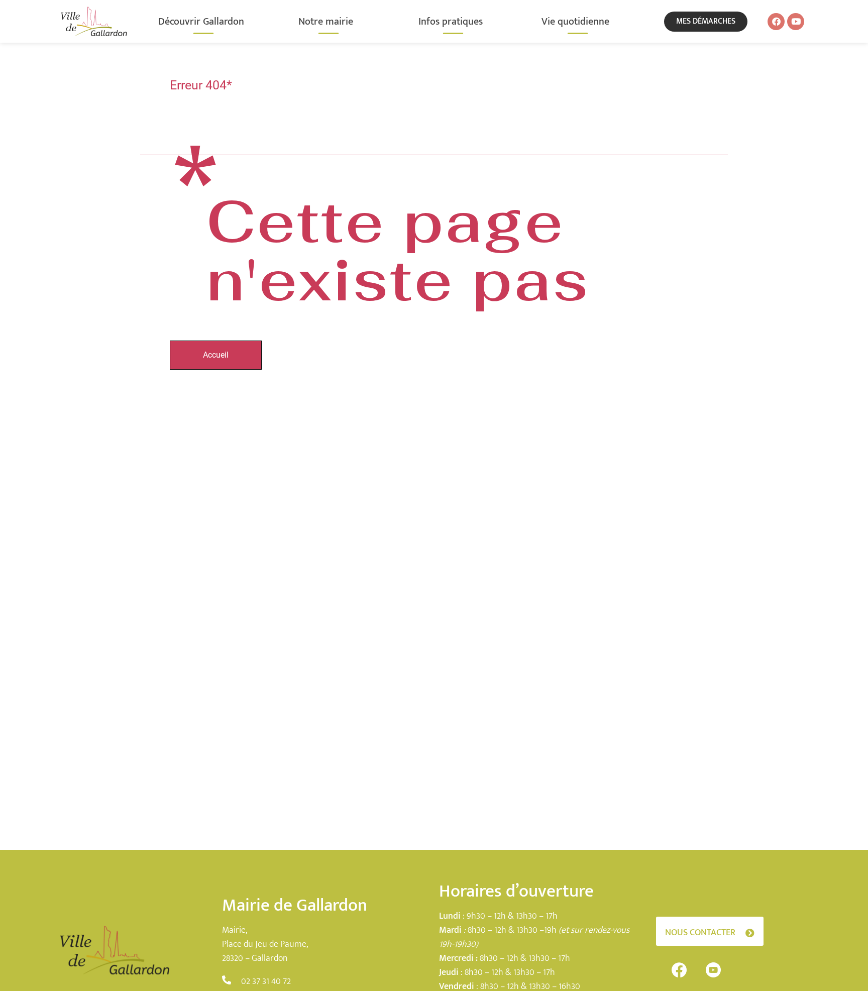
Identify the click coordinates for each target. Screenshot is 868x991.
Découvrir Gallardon (201, 21)
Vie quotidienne (575, 21)
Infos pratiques (450, 21)
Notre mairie (325, 21)
